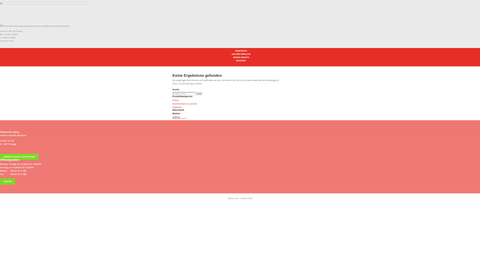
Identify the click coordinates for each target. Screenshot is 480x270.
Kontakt (241, 60)
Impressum (233, 198)
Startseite (241, 50)
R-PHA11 (183, 118)
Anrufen (7, 182)
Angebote (177, 107)
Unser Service (241, 57)
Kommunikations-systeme (184, 103)
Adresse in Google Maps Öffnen (19, 157)
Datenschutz (246, 198)
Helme (175, 100)
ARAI (176, 117)
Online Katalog (241, 54)
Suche (199, 93)
